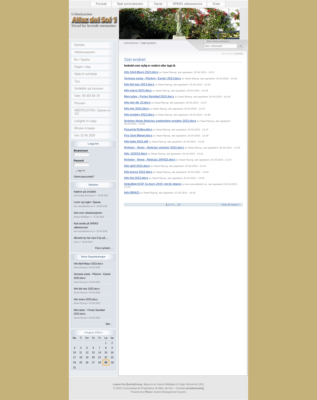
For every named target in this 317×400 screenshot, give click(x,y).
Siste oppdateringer (93, 256)
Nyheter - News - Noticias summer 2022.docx (154, 147)
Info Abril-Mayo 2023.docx (141, 72)
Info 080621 (131, 192)
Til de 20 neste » (230, 204)
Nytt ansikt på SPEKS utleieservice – (90, 227)
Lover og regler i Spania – (90, 204)
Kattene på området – (91, 193)
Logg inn (93, 143)
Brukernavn (81, 150)
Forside (101, 4)
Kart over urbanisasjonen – (89, 214)
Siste (216, 4)
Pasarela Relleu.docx (138, 129)
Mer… (109, 324)
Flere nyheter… (104, 248)
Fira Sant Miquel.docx (138, 135)
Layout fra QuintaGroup (127, 384)
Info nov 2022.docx (136, 108)
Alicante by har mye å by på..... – (91, 239)
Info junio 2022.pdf (136, 141)
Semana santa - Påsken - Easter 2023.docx (152, 78)
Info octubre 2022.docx (139, 114)
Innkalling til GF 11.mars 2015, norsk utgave (152, 184)
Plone (148, 391)
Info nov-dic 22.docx (137, 102)
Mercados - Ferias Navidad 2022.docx (149, 96)
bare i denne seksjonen (218, 41)
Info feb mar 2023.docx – (87, 290)
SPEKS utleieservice (187, 4)
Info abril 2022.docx (137, 166)
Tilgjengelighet (148, 43)
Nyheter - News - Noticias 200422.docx (149, 159)
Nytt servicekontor (130, 4)
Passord (79, 160)
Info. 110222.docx (135, 153)
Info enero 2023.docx (138, 90)
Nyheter (93, 184)
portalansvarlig (195, 388)
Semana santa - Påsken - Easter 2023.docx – (92, 278)
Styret (158, 4)
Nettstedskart (131, 43)
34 (179, 204)
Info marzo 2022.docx (138, 172)
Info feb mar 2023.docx (139, 84)
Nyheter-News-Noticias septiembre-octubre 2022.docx (160, 121)
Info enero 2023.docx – (87, 301)
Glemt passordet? (84, 176)
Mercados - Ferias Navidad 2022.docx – (89, 314)
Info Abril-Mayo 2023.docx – (88, 265)
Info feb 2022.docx (136, 178)
